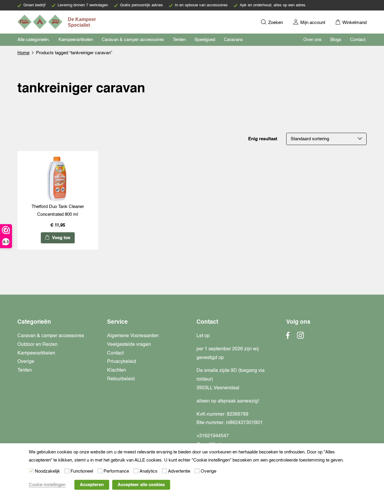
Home (23, 53)
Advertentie (179, 471)
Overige (25, 361)
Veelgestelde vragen (129, 344)
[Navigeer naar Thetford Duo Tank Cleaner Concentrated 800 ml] (57, 178)
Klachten (116, 370)
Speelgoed (204, 39)
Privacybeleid (121, 361)
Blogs (335, 39)
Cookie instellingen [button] (47, 485)
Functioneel (81, 471)
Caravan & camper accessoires (133, 39)
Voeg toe (60, 238)
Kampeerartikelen (75, 39)
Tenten (179, 39)
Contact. (358, 39)
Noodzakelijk (47, 471)
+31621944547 (212, 436)
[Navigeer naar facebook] (288, 337)
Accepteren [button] (92, 485)
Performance (116, 471)
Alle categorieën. (33, 39)
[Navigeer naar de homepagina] (57, 22)
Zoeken (275, 22)
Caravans (233, 39)
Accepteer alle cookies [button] (141, 485)
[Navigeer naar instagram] (300, 337)
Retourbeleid (121, 379)
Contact (115, 353)
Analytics (149, 471)
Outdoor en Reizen (37, 344)
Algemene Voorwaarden (133, 336)
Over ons (312, 39)
